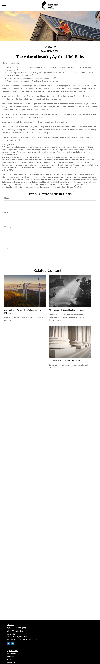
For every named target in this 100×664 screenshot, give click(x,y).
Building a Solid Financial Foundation (64, 360)
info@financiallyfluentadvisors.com (22, 639)
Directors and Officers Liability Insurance (66, 310)
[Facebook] (8, 643)
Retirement (11, 654)
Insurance (11, 662)
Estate (9, 659)
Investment (11, 657)
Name (6, 198)
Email (6, 212)
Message (8, 227)
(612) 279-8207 (19, 628)
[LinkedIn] (12, 643)
